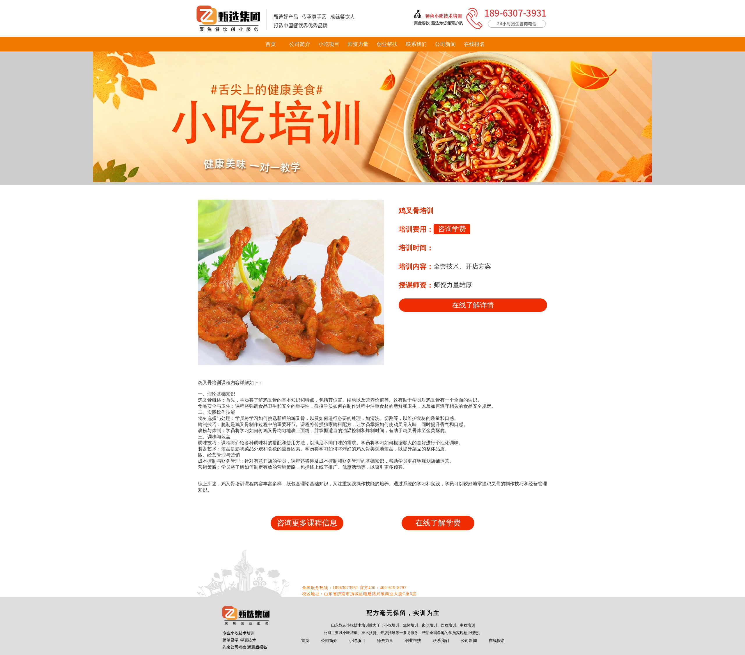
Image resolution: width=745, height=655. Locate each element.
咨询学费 (452, 229)
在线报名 (474, 44)
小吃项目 (328, 44)
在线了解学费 (438, 523)
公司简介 (299, 44)
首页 (270, 44)
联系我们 (416, 44)
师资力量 (357, 44)
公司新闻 (445, 44)
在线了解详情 (473, 305)
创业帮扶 (387, 44)
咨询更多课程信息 (307, 523)
